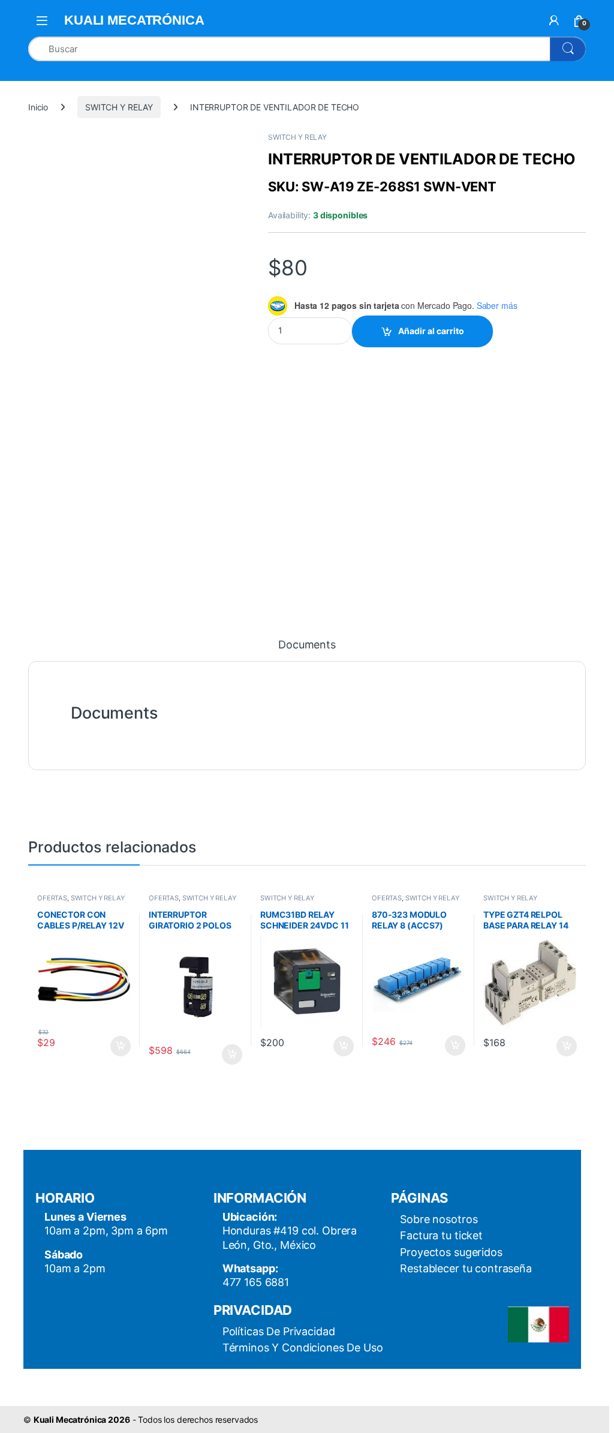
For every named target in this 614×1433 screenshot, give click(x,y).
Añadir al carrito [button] (118, 1046)
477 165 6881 (255, 1282)
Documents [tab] (307, 645)
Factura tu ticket (441, 1235)
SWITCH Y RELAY (119, 107)
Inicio (38, 107)
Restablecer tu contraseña (466, 1268)
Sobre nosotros (438, 1219)
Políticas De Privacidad (278, 1331)
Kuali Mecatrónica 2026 (82, 1419)
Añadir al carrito (431, 331)
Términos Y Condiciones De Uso (302, 1347)
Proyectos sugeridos (451, 1252)
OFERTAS (52, 898)
